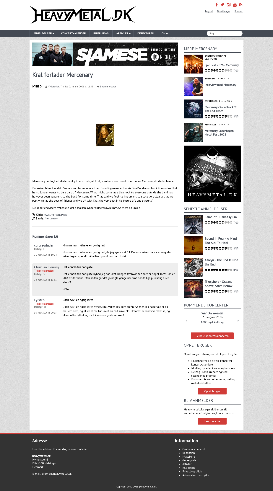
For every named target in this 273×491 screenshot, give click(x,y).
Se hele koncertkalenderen (212, 336)
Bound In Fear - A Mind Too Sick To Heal (221, 240)
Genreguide (189, 460)
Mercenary (51, 218)
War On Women (212, 313)
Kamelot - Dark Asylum (221, 217)
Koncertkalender (73, 33)
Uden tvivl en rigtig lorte (78, 300)
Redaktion (188, 453)
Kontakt (239, 11)
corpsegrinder (43, 245)
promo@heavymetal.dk (57, 473)
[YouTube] (235, 4)
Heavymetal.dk (83, 15)
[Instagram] (228, 4)
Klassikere (188, 456)
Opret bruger (223, 11)
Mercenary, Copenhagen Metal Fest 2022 (219, 132)
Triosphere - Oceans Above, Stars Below (218, 283)
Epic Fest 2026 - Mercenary (222, 65)
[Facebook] (216, 4)
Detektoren (145, 33)
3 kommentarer (108, 86)
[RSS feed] (241, 4)
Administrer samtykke (195, 475)
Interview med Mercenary (220, 85)
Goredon (54, 86)
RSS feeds (188, 467)
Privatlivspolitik (192, 471)
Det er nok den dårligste (78, 267)
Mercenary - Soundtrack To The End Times (221, 109)
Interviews (101, 33)
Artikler (186, 464)
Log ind (209, 11)
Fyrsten (39, 300)
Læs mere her (212, 421)
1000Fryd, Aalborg (212, 322)
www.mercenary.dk (55, 214)
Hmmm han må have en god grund (84, 245)
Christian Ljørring (46, 267)
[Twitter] (222, 4)
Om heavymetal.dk (194, 449)
